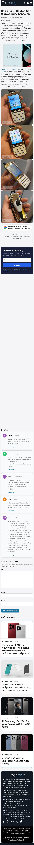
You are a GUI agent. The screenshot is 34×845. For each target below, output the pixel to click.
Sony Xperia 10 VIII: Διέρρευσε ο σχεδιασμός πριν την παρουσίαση (16, 687)
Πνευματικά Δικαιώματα (17, 832)
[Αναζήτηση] (25, 3)
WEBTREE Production (23, 837)
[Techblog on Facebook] (3, 821)
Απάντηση (11, 446)
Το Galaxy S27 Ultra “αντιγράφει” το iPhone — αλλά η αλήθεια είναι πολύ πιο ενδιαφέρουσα (16, 649)
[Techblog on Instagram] (8, 821)
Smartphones (6, 20)
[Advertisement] (17, 351)
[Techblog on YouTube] (12, 821)
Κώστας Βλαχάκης (17, 17)
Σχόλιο (3, 569)
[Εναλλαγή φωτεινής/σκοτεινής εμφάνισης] (28, 3)
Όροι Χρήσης (7, 828)
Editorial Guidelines (19, 833)
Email (3, 601)
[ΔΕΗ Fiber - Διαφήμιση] (17, 55)
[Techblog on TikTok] (21, 821)
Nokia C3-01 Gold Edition (10, 69)
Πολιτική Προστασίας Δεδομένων (20, 828)
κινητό (3, 72)
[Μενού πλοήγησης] (31, 3)
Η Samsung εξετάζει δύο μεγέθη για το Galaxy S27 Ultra (16, 724)
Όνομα (3, 592)
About (15, 837)
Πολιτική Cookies (10, 830)
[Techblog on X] (17, 821)
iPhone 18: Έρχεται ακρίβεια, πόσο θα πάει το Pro (15, 760)
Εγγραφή (17, 265)
